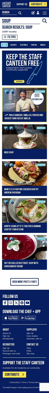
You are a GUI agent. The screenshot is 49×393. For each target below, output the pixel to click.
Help (29, 348)
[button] (24, 282)
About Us (7, 333)
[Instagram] (10, 302)
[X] (16, 302)
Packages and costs (11, 353)
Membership (8, 338)
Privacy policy (34, 382)
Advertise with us (34, 338)
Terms (24, 382)
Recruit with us (9, 351)
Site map (30, 353)
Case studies (32, 336)
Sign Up (6, 336)
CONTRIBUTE (36, 4)
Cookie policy (15, 382)
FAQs (29, 351)
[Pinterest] (21, 302)
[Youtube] (27, 302)
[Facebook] (5, 302)
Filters (11, 37)
